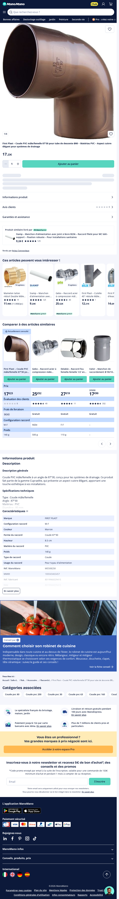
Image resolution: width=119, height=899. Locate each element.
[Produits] (4, 12)
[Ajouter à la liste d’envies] (111, 134)
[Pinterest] (19, 838)
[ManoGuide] (109, 891)
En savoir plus (88, 792)
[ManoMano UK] (12, 874)
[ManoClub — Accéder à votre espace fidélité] (94, 4)
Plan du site (40, 890)
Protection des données (82, 890)
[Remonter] (106, 874)
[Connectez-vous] (103, 4)
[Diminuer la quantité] (5, 164)
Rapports (82, 894)
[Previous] (102, 444)
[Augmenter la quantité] (18, 164)
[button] (58, 235)
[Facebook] (12, 838)
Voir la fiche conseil (100, 666)
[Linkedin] (4, 838)
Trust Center (104, 890)
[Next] (110, 444)
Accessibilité (96, 894)
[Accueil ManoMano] (45, 4)
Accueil (5, 680)
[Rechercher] (11, 12)
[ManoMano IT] (4, 874)
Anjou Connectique (20, 250)
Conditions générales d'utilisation (32, 894)
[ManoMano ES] (27, 874)
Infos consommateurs (63, 894)
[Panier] (110, 4)
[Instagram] (27, 838)
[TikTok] (34, 838)
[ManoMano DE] (19, 874)
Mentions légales (58, 890)
